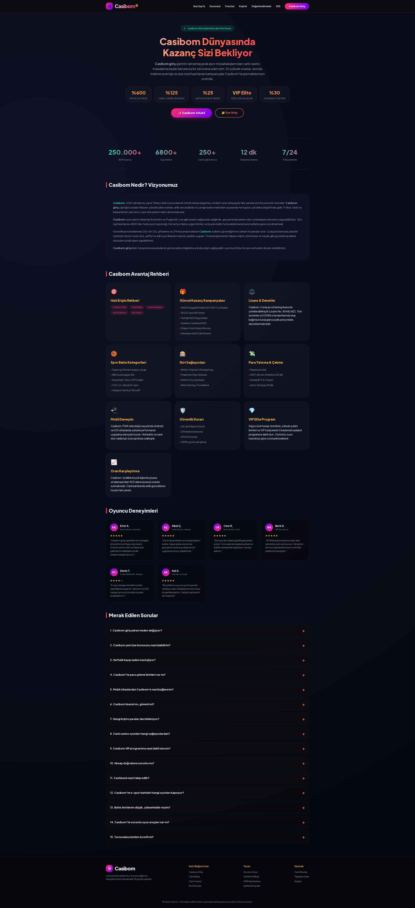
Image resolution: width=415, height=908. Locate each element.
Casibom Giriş (297, 6)
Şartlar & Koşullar (251, 885)
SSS (278, 6)
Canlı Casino (195, 881)
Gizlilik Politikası (251, 876)
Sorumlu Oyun (250, 872)
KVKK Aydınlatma (251, 881)
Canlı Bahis (194, 876)
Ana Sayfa (199, 6)
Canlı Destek (301, 872)
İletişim (298, 881)
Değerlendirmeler (261, 6)
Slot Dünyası (195, 885)
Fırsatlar (230, 6)
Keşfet (243, 6)
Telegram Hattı (302, 876)
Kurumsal (215, 6)
